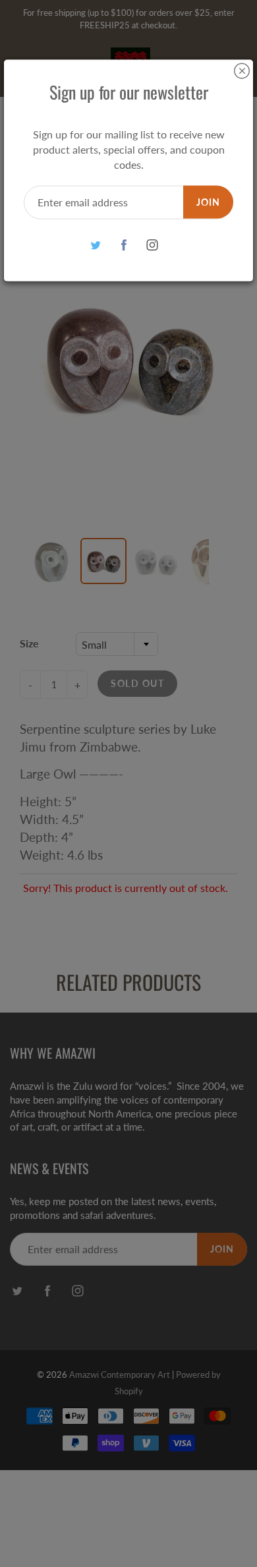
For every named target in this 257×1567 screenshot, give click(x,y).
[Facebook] (124, 244)
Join (208, 201)
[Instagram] (152, 244)
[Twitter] (95, 244)
